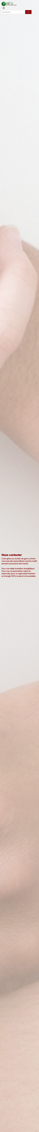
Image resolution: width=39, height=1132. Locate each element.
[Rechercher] (28, 12)
